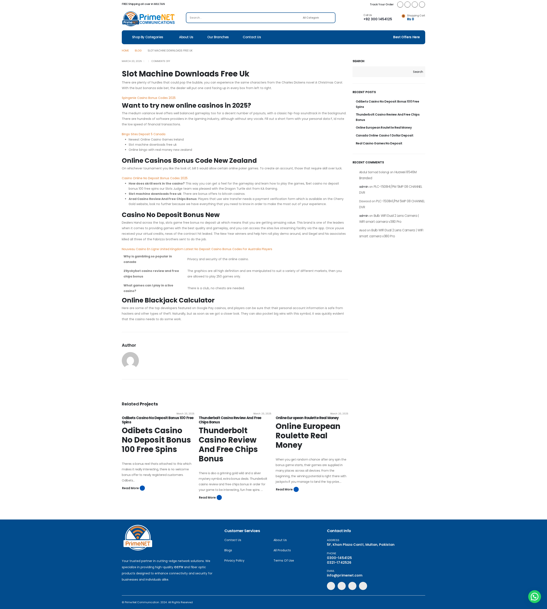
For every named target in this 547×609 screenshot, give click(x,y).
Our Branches (218, 37)
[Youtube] (415, 4)
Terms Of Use (284, 560)
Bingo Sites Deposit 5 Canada (143, 134)
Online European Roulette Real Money (307, 417)
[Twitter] (407, 4)
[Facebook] (400, 4)
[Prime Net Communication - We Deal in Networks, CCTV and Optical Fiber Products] (148, 19)
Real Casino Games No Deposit (379, 143)
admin (363, 187)
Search (358, 61)
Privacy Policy (234, 560)
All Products (282, 550)
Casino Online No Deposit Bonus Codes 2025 (155, 178)
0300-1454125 (339, 557)
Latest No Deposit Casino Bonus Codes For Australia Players (228, 249)
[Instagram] (422, 4)
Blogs (228, 550)
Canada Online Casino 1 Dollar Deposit (384, 135)
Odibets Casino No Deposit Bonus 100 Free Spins (157, 420)
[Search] (329, 18)
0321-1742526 (339, 562)
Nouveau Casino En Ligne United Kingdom (153, 249)
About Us (186, 37)
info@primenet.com (344, 575)
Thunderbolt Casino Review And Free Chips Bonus (230, 420)
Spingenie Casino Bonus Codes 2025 (149, 98)
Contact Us (252, 37)
